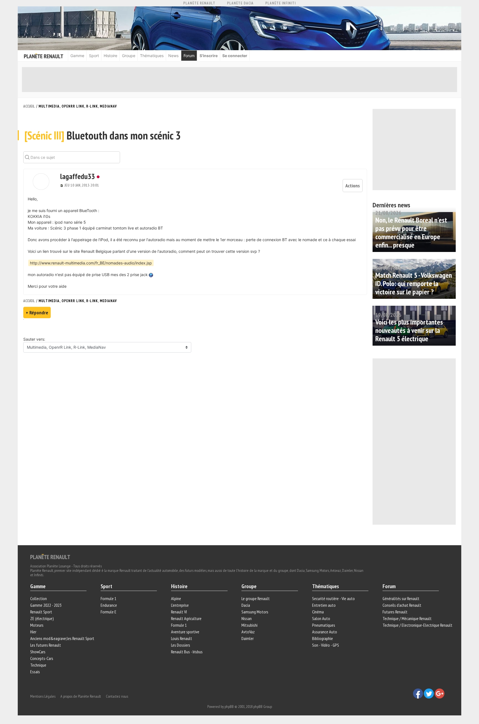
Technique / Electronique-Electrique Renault (417, 625)
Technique (38, 665)
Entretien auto (324, 605)
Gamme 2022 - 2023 (46, 605)
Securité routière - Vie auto (333, 598)
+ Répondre (37, 312)
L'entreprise (180, 605)
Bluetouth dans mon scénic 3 (102, 135)
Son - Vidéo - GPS (325, 645)
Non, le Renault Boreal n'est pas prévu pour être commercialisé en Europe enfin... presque (411, 232)
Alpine (176, 598)
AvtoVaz (248, 631)
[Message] (62, 185)
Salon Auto (321, 618)
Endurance (109, 605)
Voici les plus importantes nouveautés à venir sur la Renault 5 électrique (409, 330)
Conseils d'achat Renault (402, 605)
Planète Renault (199, 3)
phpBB (229, 706)
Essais (35, 671)
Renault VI (179, 612)
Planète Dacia (240, 3)
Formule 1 (108, 598)
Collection (38, 598)
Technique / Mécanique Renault (407, 618)
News (173, 55)
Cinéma (318, 612)
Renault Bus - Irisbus (187, 651)
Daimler (247, 638)
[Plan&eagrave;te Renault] (50, 556)
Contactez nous (117, 696)
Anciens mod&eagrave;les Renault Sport (62, 638)
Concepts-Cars (41, 658)
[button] (41, 181)
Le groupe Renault (255, 598)
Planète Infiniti (280, 3)
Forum (189, 55)
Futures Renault (395, 612)
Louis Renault (181, 638)
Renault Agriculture (186, 618)
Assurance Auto (324, 631)
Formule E (108, 612)
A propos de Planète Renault (80, 696)
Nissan (246, 618)
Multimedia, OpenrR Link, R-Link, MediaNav (78, 106)
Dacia (245, 605)
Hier (33, 631)
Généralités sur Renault (401, 598)
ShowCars (37, 651)
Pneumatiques (323, 625)
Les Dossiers (180, 645)
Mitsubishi (249, 625)
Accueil (29, 106)
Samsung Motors (254, 612)
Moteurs (37, 625)
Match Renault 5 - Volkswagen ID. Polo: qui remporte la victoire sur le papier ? (413, 283)
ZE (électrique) (42, 618)
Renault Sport (41, 612)
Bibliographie (322, 638)
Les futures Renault (45, 645)
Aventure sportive (185, 631)
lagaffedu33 (77, 176)
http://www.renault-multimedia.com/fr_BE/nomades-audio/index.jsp (91, 263)
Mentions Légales (42, 696)
